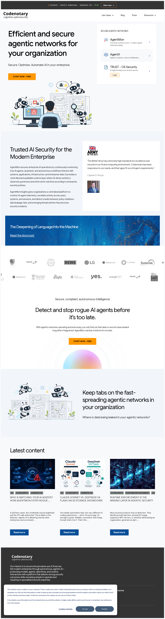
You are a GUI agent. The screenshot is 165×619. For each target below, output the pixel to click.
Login (115, 75)
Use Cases (106, 15)
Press (134, 15)
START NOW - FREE (22, 76)
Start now (107, 5)
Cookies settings (65, 609)
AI (12, 493)
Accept (85, 609)
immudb (113, 595)
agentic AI (36, 493)
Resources (149, 15)
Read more (19, 532)
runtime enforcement (137, 493)
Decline (104, 609)
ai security (22, 493)
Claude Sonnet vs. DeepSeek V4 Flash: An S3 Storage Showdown (81, 499)
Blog (123, 15)
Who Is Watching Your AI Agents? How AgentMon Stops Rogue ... (31, 499)
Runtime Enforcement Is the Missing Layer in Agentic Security (131, 499)
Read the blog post (22, 235)
